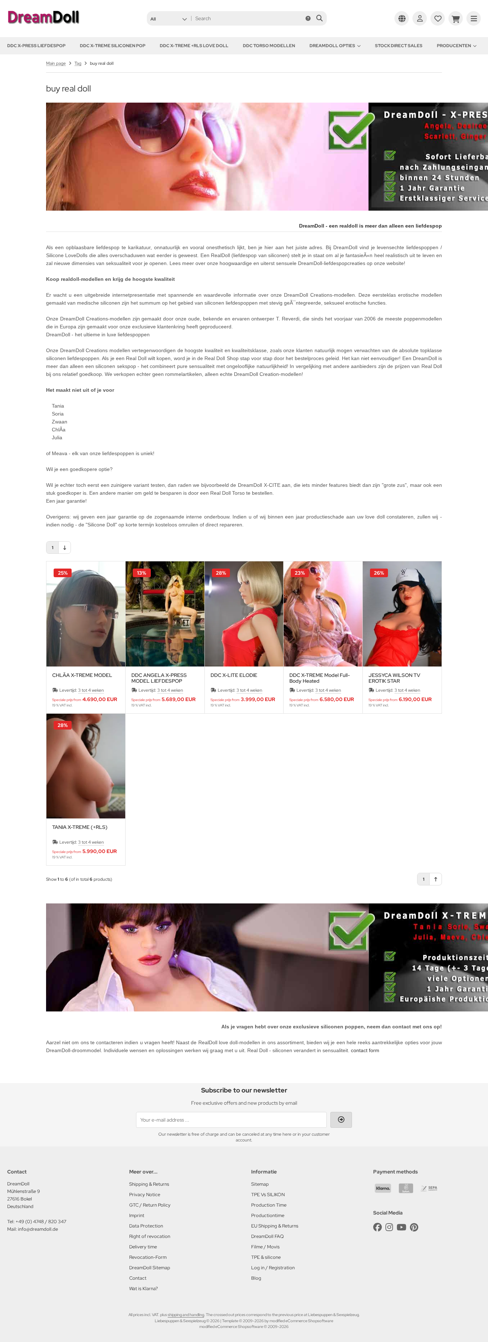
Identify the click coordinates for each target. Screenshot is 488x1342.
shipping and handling (186, 1314)
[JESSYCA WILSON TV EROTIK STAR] (402, 613)
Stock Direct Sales (399, 46)
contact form (365, 1050)
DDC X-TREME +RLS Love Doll (194, 46)
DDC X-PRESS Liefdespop (36, 46)
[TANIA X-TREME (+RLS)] (85, 766)
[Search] (319, 18)
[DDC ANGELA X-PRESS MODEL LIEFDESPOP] (165, 613)
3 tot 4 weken (91, 690)
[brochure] (437, 18)
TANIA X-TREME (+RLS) (80, 827)
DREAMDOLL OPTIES (332, 46)
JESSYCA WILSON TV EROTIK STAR (394, 678)
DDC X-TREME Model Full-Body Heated (319, 678)
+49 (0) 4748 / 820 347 (40, 1221)
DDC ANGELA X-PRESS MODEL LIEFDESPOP (159, 678)
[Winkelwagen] (455, 18)
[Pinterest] (414, 1227)
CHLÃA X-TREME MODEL (82, 675)
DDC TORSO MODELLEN (269, 46)
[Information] (308, 18)
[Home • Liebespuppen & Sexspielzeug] (43, 26)
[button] (168, 18)
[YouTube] (401, 1227)
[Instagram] (389, 1227)
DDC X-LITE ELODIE (234, 675)
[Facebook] (377, 1227)
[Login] (419, 18)
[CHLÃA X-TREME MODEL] (85, 613)
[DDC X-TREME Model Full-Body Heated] (323, 613)
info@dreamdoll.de (38, 1229)
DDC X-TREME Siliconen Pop (112, 46)
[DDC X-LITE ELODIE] (244, 613)
